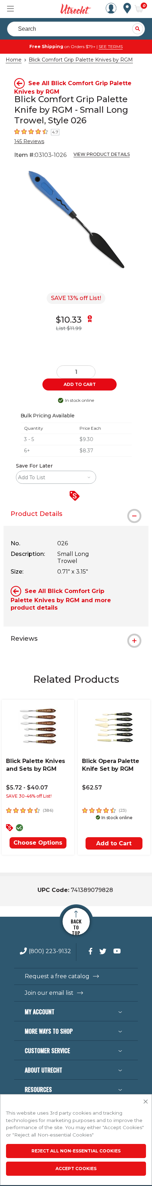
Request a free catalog (57, 976)
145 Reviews (29, 141)
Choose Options (37, 842)
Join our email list (49, 993)
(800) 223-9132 (50, 952)
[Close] (145, 1102)
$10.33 (69, 320)
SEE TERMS (111, 46)
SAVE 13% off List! (76, 298)
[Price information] (76, 496)
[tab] (76, 514)
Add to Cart (113, 843)
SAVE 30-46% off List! (29, 796)
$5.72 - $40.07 (27, 787)
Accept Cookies (76, 1168)
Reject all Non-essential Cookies (76, 1150)
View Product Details (102, 154)
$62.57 (92, 787)
